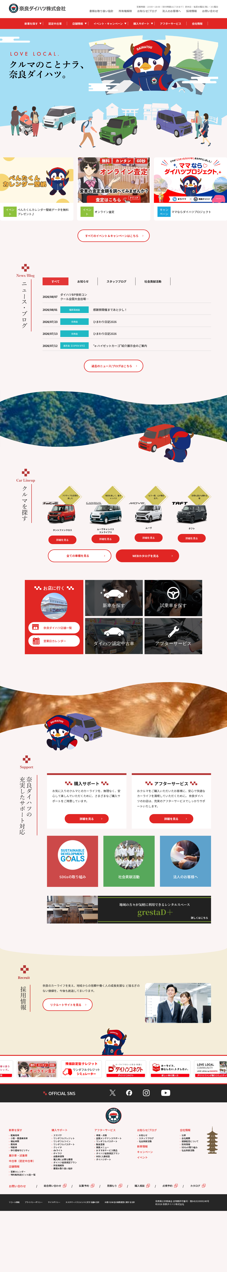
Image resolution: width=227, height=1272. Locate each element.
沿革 (184, 1135)
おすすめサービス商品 (106, 1150)
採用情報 (191, 11)
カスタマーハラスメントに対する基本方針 (82, 1202)
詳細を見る (72, 537)
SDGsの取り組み (190, 1147)
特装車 (14, 1147)
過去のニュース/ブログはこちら (112, 366)
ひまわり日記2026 (105, 322)
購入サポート (141, 23)
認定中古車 (55, 23)
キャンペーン (145, 1152)
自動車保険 (58, 1156)
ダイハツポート (103, 1159)
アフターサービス (170, 23)
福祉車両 (15, 1141)
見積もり (112, 1185)
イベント (142, 1157)
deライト (57, 1150)
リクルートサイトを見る (65, 1005)
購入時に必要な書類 (63, 1159)
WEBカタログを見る (145, 556)
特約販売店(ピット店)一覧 (23, 1174)
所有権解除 (125, 11)
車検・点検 (101, 1135)
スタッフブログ (146, 1138)
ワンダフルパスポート (64, 1144)
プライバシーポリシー (34, 1202)
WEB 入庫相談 (103, 1156)
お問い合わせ (210, 11)
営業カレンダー (18, 1171)
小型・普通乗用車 (19, 1138)
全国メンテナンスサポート (109, 1138)
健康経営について (190, 1141)
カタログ (195, 1185)
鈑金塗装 (100, 1144)
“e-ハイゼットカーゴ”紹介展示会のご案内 (120, 346)
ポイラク (57, 1153)
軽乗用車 (15, 1135)
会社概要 (186, 1138)
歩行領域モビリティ (20, 1150)
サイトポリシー (54, 1202)
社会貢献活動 (145, 1141)
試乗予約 (84, 1185)
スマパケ (57, 1135)
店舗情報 (77, 23)
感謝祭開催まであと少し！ (110, 309)
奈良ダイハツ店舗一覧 (57, 628)
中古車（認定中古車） (22, 1161)
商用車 (14, 1144)
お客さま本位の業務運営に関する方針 (120, 1202)
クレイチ (57, 1147)
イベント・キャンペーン (108, 23)
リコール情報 (14, 1202)
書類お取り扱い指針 (101, 11)
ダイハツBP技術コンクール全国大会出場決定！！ (74, 296)
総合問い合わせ (52, 1185)
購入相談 (140, 1185)
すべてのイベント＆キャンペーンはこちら (112, 236)
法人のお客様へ (171, 11)
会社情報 (197, 23)
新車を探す (31, 23)
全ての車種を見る (78, 555)
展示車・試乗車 (18, 1155)
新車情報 (142, 1146)
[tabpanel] (153, 64)
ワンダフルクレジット (64, 1138)
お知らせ (143, 1135)
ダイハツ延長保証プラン (65, 1162)
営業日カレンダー (54, 641)
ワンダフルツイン (61, 1141)
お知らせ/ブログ (147, 11)
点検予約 (167, 1185)
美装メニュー (102, 1147)
